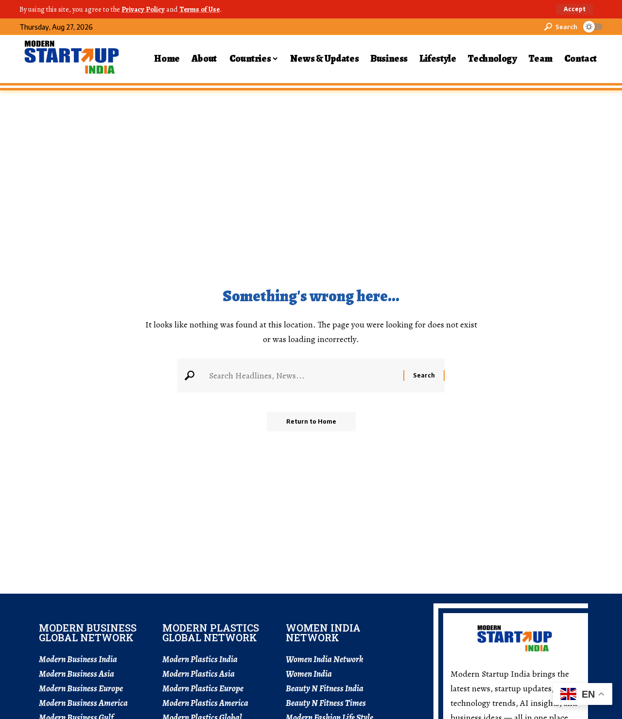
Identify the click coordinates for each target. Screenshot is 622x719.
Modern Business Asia (76, 674)
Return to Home (311, 421)
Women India (309, 674)
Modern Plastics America (205, 703)
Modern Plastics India (200, 659)
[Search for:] (302, 376)
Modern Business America (83, 703)
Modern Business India (78, 659)
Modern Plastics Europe (202, 688)
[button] (574, 9)
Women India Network (324, 659)
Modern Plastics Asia (198, 674)
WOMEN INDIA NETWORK (323, 632)
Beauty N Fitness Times (326, 703)
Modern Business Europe (81, 688)
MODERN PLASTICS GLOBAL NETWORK (210, 632)
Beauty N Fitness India (324, 688)
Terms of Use (199, 9)
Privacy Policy (143, 9)
